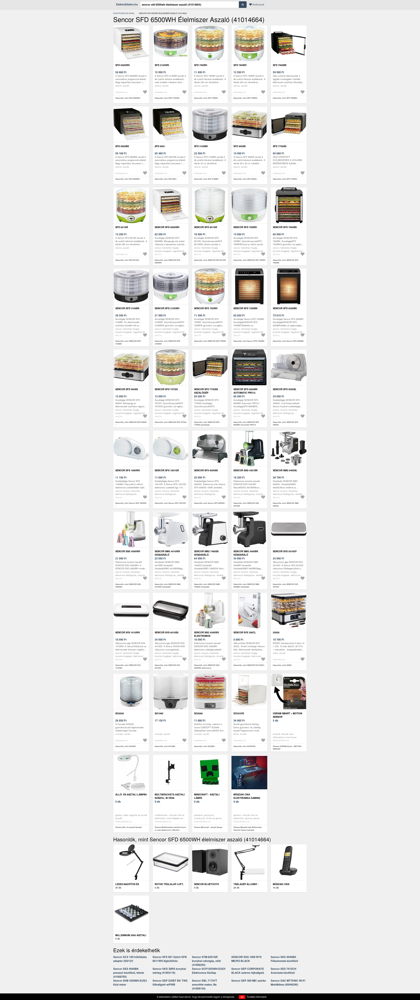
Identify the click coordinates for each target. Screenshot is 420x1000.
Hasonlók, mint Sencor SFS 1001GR (170, 503)
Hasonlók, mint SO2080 (204, 746)
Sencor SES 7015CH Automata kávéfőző (283, 971)
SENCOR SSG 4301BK (245, 470)
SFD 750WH (200, 65)
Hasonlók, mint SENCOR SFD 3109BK (128, 342)
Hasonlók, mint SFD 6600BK (127, 179)
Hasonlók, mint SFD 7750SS (285, 179)
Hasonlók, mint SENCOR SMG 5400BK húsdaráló (246, 585)
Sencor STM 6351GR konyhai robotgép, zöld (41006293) (206, 961)
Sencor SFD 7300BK (245, 308)
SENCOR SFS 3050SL (284, 389)
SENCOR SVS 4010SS (166, 632)
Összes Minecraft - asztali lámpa (208, 827)
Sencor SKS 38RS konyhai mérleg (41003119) (169, 971)
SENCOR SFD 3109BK (127, 308)
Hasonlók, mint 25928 (282, 665)
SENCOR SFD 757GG (166, 389)
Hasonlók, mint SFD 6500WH (127, 98)
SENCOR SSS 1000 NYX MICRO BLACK (246, 959)
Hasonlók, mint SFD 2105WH (167, 98)
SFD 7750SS (279, 146)
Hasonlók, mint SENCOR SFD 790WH (249, 260)
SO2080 (198, 713)
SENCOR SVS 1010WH (127, 632)
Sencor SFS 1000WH (127, 470)
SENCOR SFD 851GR (205, 227)
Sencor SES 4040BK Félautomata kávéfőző (284, 959)
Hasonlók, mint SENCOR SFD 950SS (131, 422)
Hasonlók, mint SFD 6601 (165, 179)
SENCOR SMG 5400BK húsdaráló (245, 553)
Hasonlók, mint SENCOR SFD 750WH (210, 341)
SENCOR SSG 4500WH (127, 551)
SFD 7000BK (280, 65)
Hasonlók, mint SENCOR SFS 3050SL (285, 423)
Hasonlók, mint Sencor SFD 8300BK (288, 341)
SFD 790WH (239, 65)
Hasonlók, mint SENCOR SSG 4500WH (128, 585)
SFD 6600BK (122, 146)
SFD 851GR (121, 227)
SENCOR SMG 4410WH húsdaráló (167, 553)
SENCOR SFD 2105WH (167, 308)
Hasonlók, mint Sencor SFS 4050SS (209, 503)
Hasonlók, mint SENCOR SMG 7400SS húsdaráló (207, 585)
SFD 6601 (160, 146)
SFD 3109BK (201, 146)
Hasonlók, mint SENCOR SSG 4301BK (246, 504)
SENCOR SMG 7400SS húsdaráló (206, 553)
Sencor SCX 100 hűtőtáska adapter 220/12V (130, 959)
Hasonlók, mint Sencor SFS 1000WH (130, 503)
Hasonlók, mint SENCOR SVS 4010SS (167, 666)
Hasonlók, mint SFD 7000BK (285, 98)
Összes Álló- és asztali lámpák (128, 827)
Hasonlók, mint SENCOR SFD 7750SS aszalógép (207, 423)
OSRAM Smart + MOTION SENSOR (287, 715)
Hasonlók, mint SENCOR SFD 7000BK (285, 261)
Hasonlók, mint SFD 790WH (245, 98)
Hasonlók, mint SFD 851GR (127, 260)
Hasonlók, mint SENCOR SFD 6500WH (167, 261)
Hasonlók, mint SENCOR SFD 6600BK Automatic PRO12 (246, 423)
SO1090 (159, 713)
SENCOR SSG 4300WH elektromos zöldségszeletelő (206, 636)
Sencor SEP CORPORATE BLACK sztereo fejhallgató (247, 971)
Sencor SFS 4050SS (206, 470)
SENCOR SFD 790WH (245, 227)
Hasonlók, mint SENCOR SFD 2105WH (167, 342)
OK (242, 997)
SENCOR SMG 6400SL (285, 470)
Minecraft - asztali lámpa (207, 796)
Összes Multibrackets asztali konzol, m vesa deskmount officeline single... (170, 830)
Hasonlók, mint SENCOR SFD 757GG (171, 422)
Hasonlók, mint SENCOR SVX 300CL (249, 665)
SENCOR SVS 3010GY (285, 551)
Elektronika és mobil (124, 13)
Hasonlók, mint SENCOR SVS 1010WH (128, 666)
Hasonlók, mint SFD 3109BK (206, 179)
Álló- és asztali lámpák (131, 794)
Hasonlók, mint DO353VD (244, 746)
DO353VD (238, 713)
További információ (256, 996)
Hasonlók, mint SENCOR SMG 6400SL (286, 504)
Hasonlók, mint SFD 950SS (244, 179)
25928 (276, 632)
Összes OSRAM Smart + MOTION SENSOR (287, 747)
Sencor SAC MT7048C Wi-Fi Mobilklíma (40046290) (288, 982)
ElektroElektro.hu (127, 4)
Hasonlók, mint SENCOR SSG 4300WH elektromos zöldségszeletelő (207, 668)
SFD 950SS (239, 146)
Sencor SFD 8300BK (285, 308)
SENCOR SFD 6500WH (167, 227)
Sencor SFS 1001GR (167, 470)
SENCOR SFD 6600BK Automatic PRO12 (245, 391)
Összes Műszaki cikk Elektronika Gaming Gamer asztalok (247, 828)
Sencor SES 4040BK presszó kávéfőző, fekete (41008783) (128, 972)
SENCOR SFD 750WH (205, 308)
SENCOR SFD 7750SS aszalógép (206, 391)
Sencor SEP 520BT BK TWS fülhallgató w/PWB (170, 982)
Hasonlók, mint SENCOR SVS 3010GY (285, 585)
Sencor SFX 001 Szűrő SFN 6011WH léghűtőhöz (170, 959)
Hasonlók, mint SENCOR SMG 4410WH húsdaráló (168, 585)
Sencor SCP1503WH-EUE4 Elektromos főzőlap (208, 971)
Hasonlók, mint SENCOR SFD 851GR (210, 260)
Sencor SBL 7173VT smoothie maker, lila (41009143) (204, 984)
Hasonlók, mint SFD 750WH (206, 98)
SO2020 (119, 713)
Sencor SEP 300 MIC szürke (248, 980)
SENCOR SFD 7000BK (285, 227)
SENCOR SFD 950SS (126, 389)
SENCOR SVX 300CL (244, 632)
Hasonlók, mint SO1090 (165, 746)
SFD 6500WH (122, 65)
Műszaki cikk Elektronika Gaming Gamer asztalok (246, 798)
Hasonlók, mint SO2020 (125, 746)
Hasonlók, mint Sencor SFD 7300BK (248, 341)
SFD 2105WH (162, 65)
